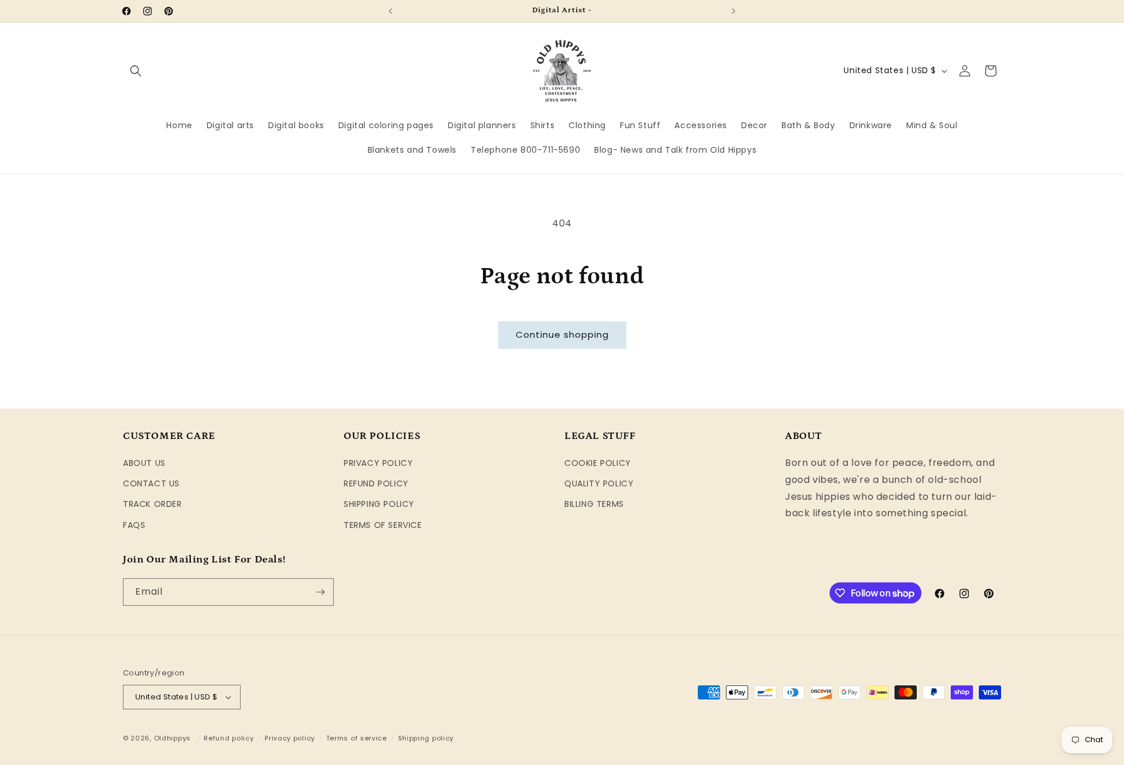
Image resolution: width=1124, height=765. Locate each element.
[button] (136, 71)
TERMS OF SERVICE (383, 525)
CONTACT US (151, 483)
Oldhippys (172, 738)
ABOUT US (144, 463)
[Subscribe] (320, 592)
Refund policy (228, 738)
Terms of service (356, 738)
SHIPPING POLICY (379, 504)
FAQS (134, 525)
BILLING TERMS (594, 504)
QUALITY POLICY (598, 483)
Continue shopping (562, 334)
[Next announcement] (733, 11)
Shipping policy (426, 738)
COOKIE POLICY (597, 463)
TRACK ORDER (152, 504)
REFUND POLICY (376, 483)
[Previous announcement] (390, 11)
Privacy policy (290, 738)
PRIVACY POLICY (378, 463)
